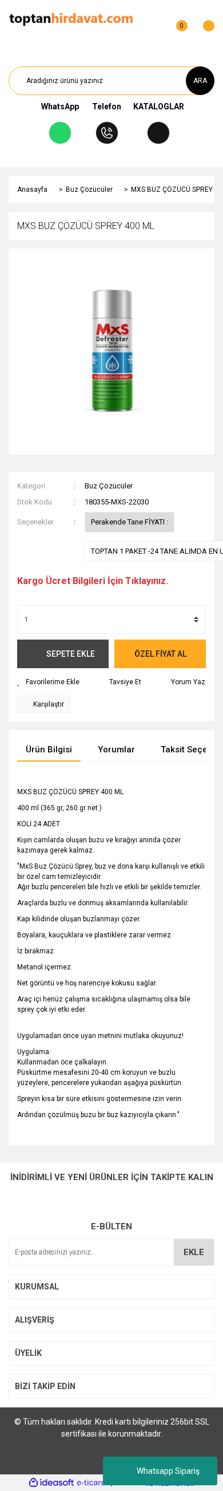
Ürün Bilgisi (49, 749)
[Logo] (70, 19)
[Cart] (203, 20)
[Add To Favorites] (48, 682)
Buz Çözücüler (109, 486)
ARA (200, 81)
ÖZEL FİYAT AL (160, 653)
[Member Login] (153, 20)
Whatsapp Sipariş (168, 1471)
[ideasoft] (51, 1483)
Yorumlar (116, 749)
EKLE (194, 1252)
